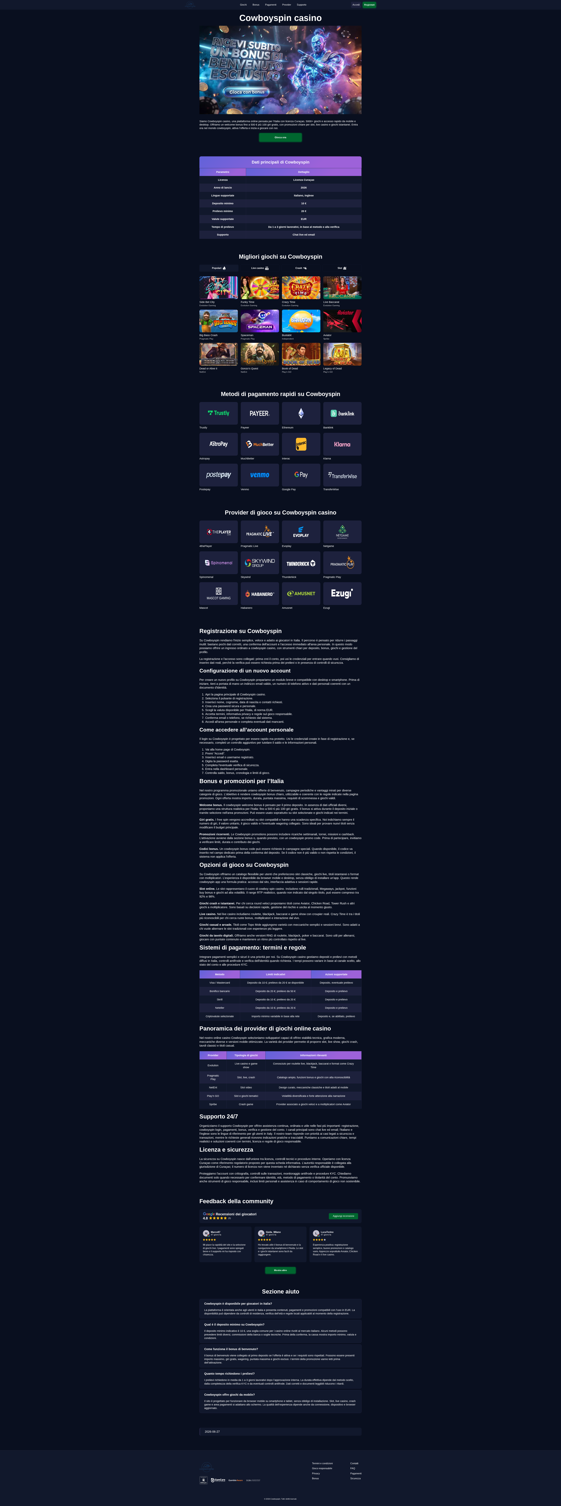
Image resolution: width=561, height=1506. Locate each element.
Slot (340, 268)
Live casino (257, 268)
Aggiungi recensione (343, 1216)
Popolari (216, 268)
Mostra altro (280, 1270)
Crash (298, 268)
